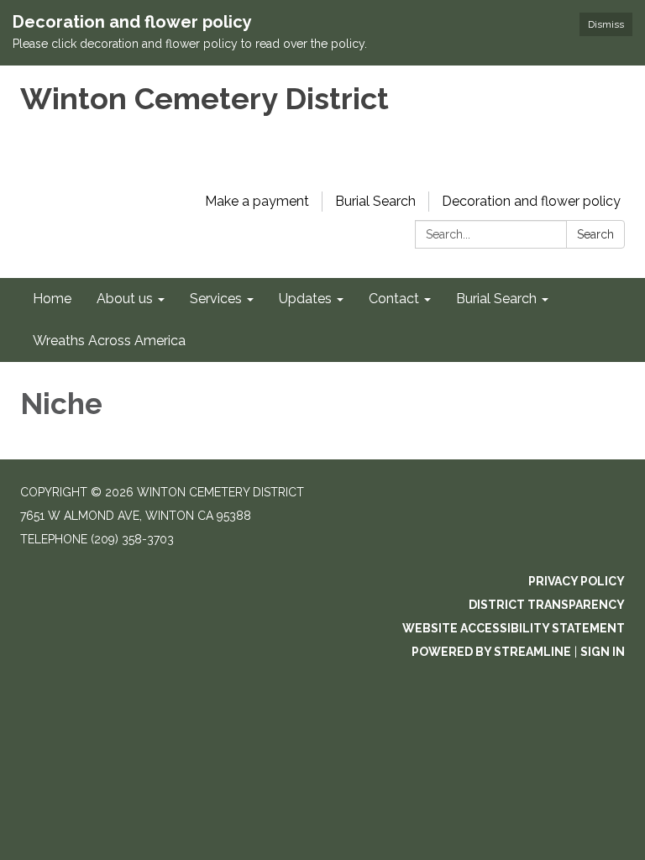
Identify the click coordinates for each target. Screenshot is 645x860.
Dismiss (606, 24)
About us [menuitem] (125, 299)
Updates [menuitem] (305, 299)
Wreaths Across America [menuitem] (109, 341)
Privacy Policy (576, 581)
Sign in (602, 651)
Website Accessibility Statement (513, 628)
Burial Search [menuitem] (496, 299)
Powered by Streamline (491, 651)
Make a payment (257, 201)
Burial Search (375, 201)
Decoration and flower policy (531, 201)
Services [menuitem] (216, 299)
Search (595, 234)
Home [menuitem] (52, 299)
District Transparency (547, 604)
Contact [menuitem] (394, 299)
